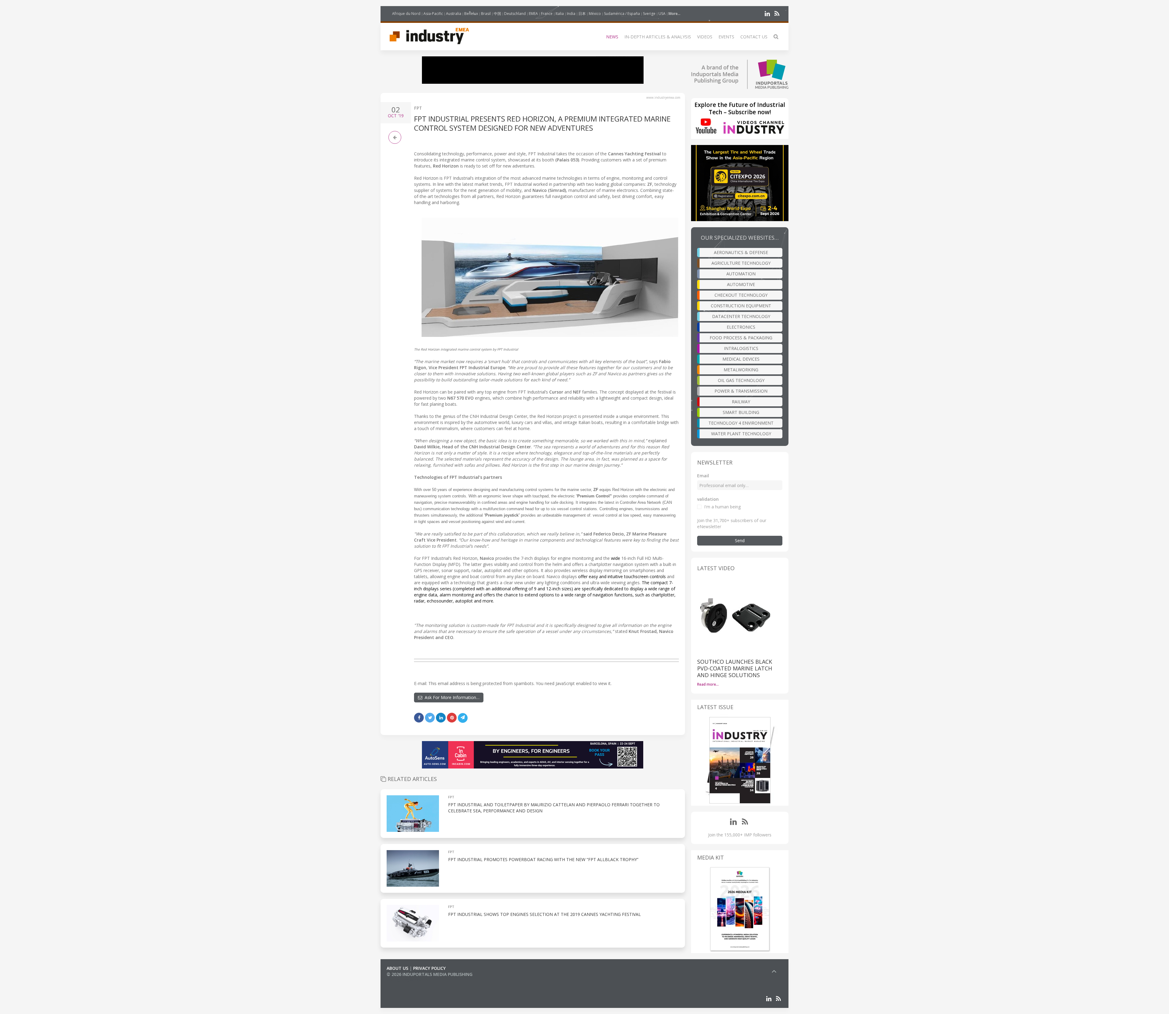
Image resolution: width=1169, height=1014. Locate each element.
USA (661, 13)
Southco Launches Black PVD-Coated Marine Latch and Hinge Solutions (734, 668)
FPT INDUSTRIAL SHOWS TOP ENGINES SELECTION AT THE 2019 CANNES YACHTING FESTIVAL (544, 914)
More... (674, 13)
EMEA (533, 13)
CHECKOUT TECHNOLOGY (740, 295)
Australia (453, 13)
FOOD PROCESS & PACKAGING (741, 338)
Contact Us (753, 37)
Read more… (708, 684)
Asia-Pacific (433, 13)
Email (703, 476)
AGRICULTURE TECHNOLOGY (741, 263)
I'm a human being (722, 507)
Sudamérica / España (622, 13)
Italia (560, 13)
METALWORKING (741, 370)
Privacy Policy (429, 968)
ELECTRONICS (741, 327)
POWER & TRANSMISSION (740, 391)
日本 (582, 13)
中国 (497, 13)
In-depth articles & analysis (657, 37)
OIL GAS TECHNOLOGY (741, 380)
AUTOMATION (741, 274)
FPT (418, 108)
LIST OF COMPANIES (407, 980)
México (595, 13)
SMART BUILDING (741, 412)
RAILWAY (741, 402)
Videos (704, 37)
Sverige (649, 13)
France (547, 13)
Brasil (486, 13)
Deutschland (515, 13)
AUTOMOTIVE (741, 284)
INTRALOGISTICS (741, 348)
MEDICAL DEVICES (741, 359)
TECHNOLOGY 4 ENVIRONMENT (741, 423)
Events (726, 37)
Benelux (471, 13)
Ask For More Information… (450, 697)
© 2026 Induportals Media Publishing (429, 974)
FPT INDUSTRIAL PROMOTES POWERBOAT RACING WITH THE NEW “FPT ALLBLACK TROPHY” (543, 859)
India (571, 13)
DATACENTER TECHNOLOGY (741, 316)
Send (740, 540)
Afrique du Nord (406, 13)
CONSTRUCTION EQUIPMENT (741, 306)
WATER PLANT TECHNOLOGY (741, 433)
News (612, 37)
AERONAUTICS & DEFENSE (741, 252)
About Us (397, 968)
